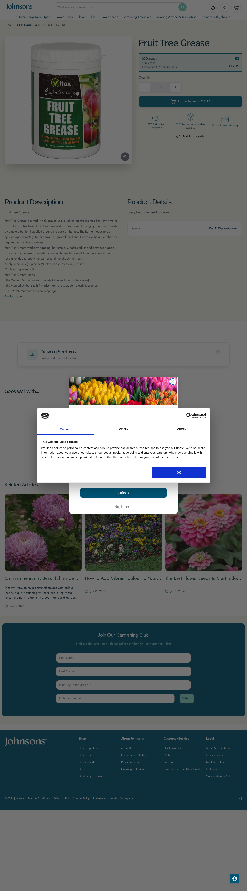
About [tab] (181, 428)
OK (179, 472)
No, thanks (124, 506)
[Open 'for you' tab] (234, 878)
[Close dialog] (173, 381)
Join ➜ (123, 493)
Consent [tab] (65, 429)
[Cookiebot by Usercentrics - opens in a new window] (189, 416)
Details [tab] (123, 428)
